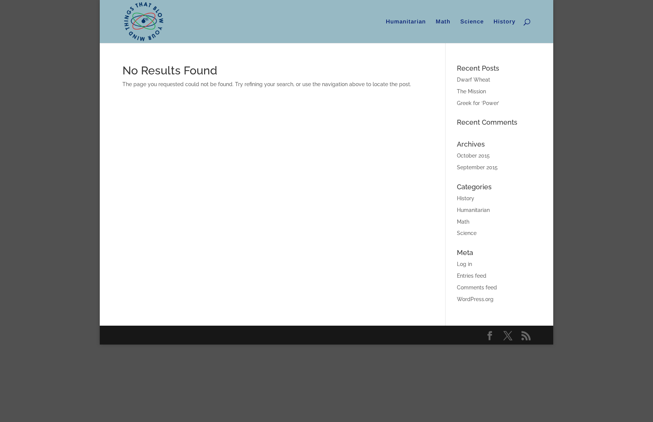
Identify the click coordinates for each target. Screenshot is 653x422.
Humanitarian (406, 22)
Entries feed (471, 276)
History (504, 22)
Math (443, 22)
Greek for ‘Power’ (478, 103)
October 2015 (473, 156)
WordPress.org (475, 299)
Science (472, 22)
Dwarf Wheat (473, 80)
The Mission (471, 91)
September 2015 (477, 167)
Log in (464, 264)
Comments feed (477, 287)
